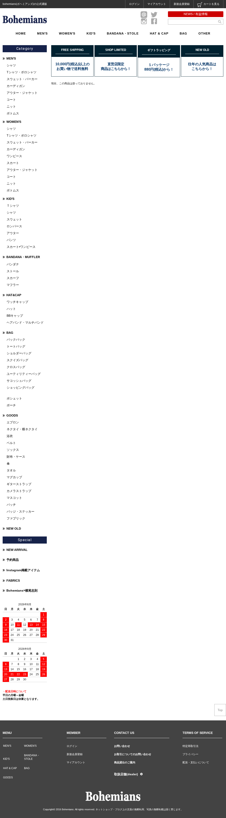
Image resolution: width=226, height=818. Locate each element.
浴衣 (10, 436)
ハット (11, 309)
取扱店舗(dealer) (126, 774)
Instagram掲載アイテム (23, 570)
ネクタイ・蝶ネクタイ (22, 429)
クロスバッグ (16, 367)
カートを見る (211, 4)
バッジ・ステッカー (20, 511)
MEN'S (42, 33)
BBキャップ (15, 315)
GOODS (12, 415)
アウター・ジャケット (22, 93)
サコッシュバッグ (19, 380)
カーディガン (16, 86)
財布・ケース (16, 456)
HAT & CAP (159, 33)
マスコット (14, 498)
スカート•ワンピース (21, 247)
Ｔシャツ (13, 205)
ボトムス (13, 113)
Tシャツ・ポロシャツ (21, 72)
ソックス (13, 449)
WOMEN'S (67, 33)
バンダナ (13, 264)
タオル (11, 470)
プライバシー (190, 754)
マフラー (13, 285)
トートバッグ (16, 346)
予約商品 (12, 559)
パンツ (11, 240)
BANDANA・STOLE (123, 33)
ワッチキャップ (17, 302)
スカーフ (13, 278)
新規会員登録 (182, 4)
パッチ (11, 504)
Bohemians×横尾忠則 (22, 590)
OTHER (204, 33)
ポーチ (11, 405)
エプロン (13, 422)
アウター (13, 233)
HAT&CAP (13, 295)
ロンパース (14, 226)
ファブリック (16, 518)
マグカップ (14, 477)
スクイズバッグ (17, 360)
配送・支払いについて (196, 762)
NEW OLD (13, 528)
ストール (13, 271)
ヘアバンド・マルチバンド (25, 322)
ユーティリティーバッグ (24, 374)
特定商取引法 (190, 746)
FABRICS (13, 580)
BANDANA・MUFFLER (23, 257)
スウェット (14, 219)
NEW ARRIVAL (17, 550)
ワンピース (14, 156)
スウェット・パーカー (22, 79)
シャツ (11, 65)
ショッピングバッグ (20, 387)
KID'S (91, 33)
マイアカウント (156, 4)
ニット (11, 106)
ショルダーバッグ (19, 353)
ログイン (134, 4)
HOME (21, 33)
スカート (13, 163)
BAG (183, 33)
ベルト (11, 443)
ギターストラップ (19, 484)
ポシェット (14, 398)
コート (11, 99)
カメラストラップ (19, 491)
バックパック (16, 339)
